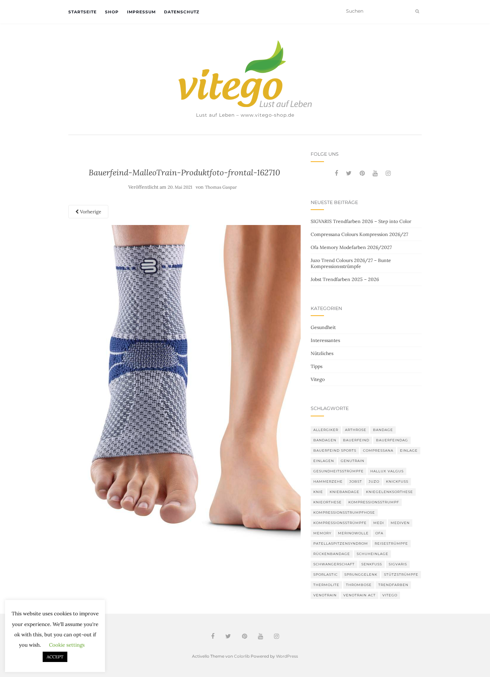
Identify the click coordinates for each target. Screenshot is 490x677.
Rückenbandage (331, 554)
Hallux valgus (387, 471)
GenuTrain (352, 461)
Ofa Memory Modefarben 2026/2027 (351, 247)
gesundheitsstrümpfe (338, 471)
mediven (400, 523)
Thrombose (359, 585)
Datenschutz (181, 11)
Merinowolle (353, 533)
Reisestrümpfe (391, 543)
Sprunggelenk (360, 574)
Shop (112, 11)
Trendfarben (393, 585)
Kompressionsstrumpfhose (344, 512)
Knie (318, 492)
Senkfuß (371, 564)
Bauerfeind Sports (334, 450)
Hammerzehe (328, 481)
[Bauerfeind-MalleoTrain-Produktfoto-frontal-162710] (184, 384)
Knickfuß (397, 481)
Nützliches (322, 353)
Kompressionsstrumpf (373, 502)
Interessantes (325, 340)
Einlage (409, 450)
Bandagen (324, 440)
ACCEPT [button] (55, 657)
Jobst (355, 481)
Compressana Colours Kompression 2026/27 (359, 234)
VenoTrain (325, 595)
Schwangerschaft (334, 564)
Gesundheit (323, 327)
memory (322, 533)
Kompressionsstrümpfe (340, 523)
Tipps (316, 366)
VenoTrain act (359, 595)
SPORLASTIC (325, 574)
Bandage (383, 430)
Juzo (374, 481)
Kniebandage (344, 492)
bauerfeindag (392, 440)
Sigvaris (398, 564)
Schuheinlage (372, 554)
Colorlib (242, 656)
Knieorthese (327, 502)
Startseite (82, 11)
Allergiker (325, 430)
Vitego (318, 379)
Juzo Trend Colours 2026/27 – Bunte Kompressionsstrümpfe (351, 263)
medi (378, 523)
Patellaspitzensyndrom (340, 543)
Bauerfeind (356, 440)
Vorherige (90, 212)
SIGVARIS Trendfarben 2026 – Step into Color (361, 221)
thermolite (326, 585)
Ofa (379, 533)
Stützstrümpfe (401, 574)
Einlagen (323, 461)
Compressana (378, 450)
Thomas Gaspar (221, 187)
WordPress (287, 656)
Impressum (141, 11)
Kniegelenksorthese (389, 492)
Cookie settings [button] (67, 645)
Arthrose (355, 430)
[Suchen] (417, 11)
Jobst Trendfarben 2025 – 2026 (345, 279)
